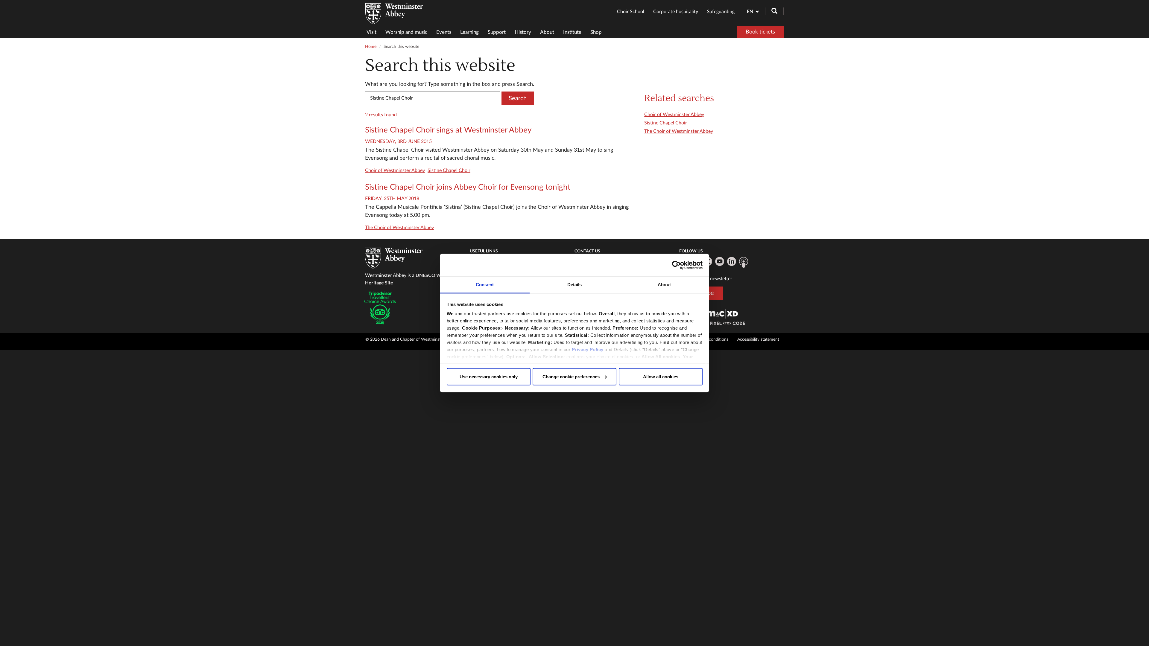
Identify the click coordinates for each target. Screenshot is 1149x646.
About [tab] (664, 284)
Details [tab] (574, 284)
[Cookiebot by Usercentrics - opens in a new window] (676, 264)
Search (518, 98)
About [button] (547, 32)
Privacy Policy (588, 349)
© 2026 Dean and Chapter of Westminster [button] (404, 339)
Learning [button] (469, 32)
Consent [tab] (485, 284)
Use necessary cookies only (489, 376)
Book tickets (760, 32)
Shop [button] (596, 32)
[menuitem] (374, 32)
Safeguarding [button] (721, 11)
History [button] (523, 32)
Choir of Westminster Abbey (395, 170)
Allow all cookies (660, 376)
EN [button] (750, 11)
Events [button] (443, 32)
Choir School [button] (630, 11)
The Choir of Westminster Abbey (399, 227)
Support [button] (497, 32)
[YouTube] (719, 261)
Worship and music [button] (406, 32)
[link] (722, 313)
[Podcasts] (743, 262)
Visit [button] (371, 32)
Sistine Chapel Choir (449, 170)
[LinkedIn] (731, 261)
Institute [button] (572, 32)
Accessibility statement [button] (758, 339)
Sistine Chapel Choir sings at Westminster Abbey (448, 130)
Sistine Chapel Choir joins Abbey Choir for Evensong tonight (467, 187)
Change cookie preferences (571, 376)
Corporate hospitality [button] (675, 11)
